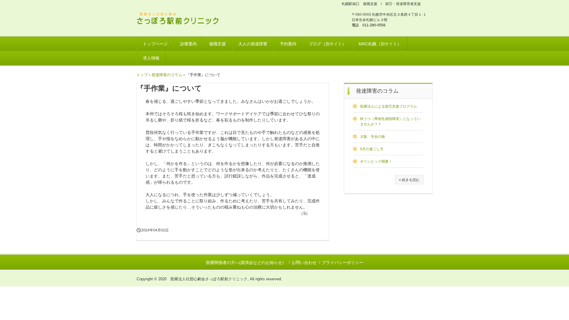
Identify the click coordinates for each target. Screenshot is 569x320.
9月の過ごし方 (371, 149)
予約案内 (288, 43)
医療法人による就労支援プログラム (388, 106)
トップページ (155, 43)
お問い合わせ (304, 262)
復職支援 (217, 43)
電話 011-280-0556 (369, 25)
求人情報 (151, 58)
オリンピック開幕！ (376, 161)
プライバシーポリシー (342, 262)
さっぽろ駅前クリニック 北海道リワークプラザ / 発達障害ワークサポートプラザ (181, 19)
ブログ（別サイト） (327, 43)
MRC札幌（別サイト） (380, 43)
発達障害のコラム (377, 91)
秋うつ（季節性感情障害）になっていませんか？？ (390, 121)
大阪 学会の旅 (372, 137)
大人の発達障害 (252, 43)
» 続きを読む (409, 180)
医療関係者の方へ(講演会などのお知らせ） (246, 262)
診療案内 (188, 43)
